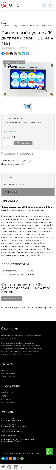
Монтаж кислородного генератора (23, 122)
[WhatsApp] (19, 53)
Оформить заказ (8, 373)
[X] (11, 53)
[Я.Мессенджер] (3, 458)
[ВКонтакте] (3, 53)
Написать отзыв (11, 298)
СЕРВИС (4, 396)
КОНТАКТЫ (6, 399)
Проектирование (15, 118)
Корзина (4, 370)
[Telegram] (27, 53)
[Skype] (23, 53)
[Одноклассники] (7, 53)
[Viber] (15, 53)
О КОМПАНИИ (7, 393)
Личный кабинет (8, 377)
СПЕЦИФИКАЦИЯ (8, 402)
